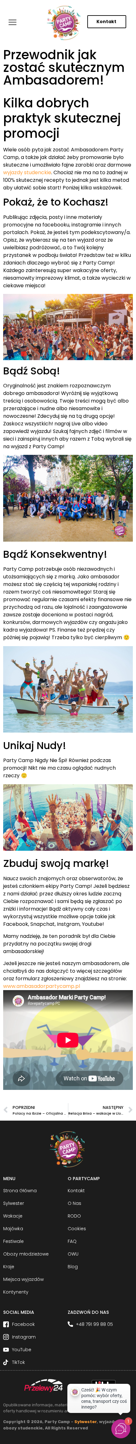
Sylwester (85, 1422)
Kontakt (106, 21)
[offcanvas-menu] (12, 22)
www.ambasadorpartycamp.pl (41, 986)
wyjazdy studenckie (27, 172)
